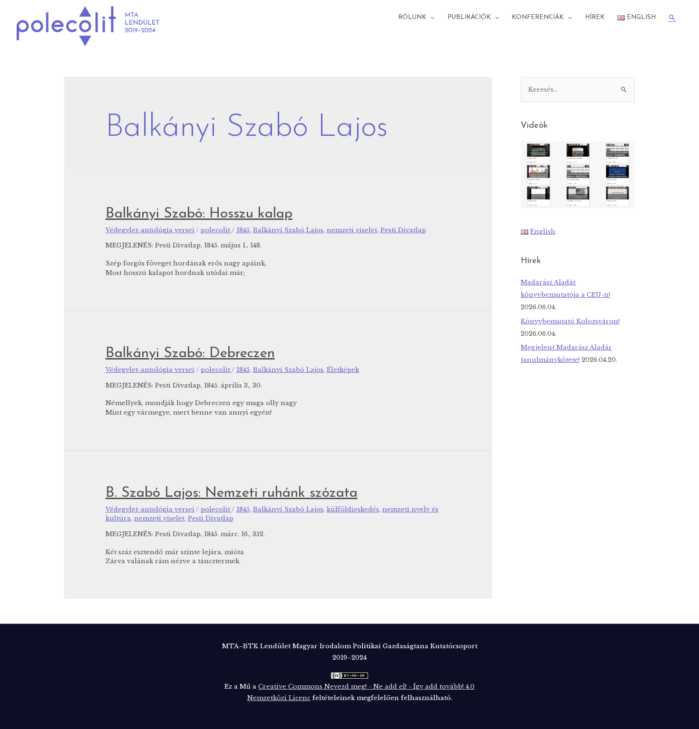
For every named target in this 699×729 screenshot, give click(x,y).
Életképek (343, 370)
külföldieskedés (353, 509)
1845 (243, 230)
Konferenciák (537, 17)
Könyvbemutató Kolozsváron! (570, 321)
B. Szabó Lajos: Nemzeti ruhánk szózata (232, 493)
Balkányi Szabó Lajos (288, 230)
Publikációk (469, 17)
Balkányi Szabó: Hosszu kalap (199, 214)
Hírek (594, 17)
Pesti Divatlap (403, 230)
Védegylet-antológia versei (150, 230)
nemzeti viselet (352, 230)
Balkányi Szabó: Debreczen (190, 353)
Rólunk (412, 17)
